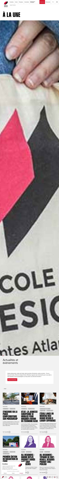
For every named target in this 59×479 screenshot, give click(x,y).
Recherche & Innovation (32, 2)
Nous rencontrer (12, 379)
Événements (48, 1)
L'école (16, 1)
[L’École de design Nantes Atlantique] (6, 4)
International (26, 1)
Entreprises (21, 1)
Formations (12, 1)
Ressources (42, 1)
